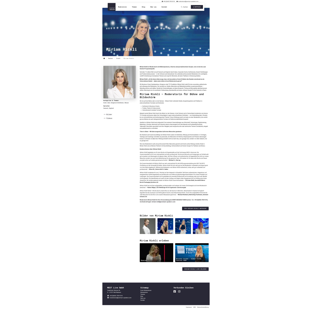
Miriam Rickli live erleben (195, 269)
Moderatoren (122, 7)
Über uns (153, 7)
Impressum (189, 307)
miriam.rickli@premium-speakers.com (163, 202)
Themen (134, 7)
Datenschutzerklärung (203, 307)
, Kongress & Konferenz (117, 103)
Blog (143, 7)
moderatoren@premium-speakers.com (188, 1)
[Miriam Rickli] (119, 82)
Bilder (108, 114)
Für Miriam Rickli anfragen (195, 208)
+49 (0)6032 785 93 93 (169, 1)
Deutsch (105, 108)
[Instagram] (179, 291)
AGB (194, 307)
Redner (110, 58)
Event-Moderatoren (112, 7)
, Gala (108, 103)
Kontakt (164, 7)
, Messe (126, 103)
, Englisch (111, 108)
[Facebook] (175, 291)
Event (118, 58)
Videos (108, 118)
